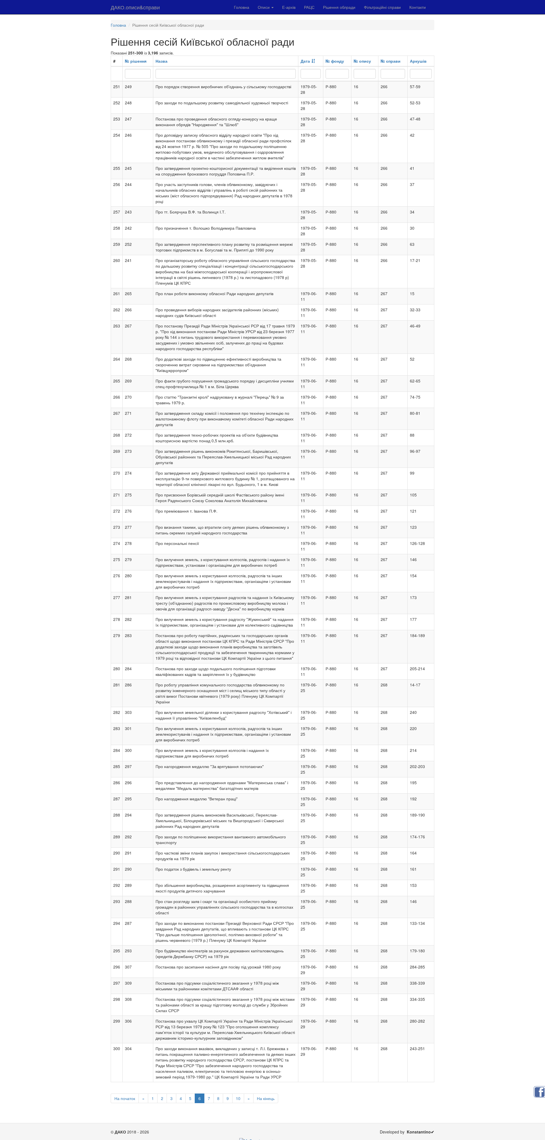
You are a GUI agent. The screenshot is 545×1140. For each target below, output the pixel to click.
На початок (124, 1098)
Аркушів (418, 61)
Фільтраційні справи (382, 7)
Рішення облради (339, 7)
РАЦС (309, 7)
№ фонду (335, 61)
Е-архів (288, 7)
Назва (161, 61)
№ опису (362, 61)
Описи (264, 7)
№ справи (391, 61)
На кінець (265, 1098)
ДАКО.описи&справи (135, 7)
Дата (305, 61)
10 (238, 1098)
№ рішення (135, 61)
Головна (241, 7)
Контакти (417, 7)
